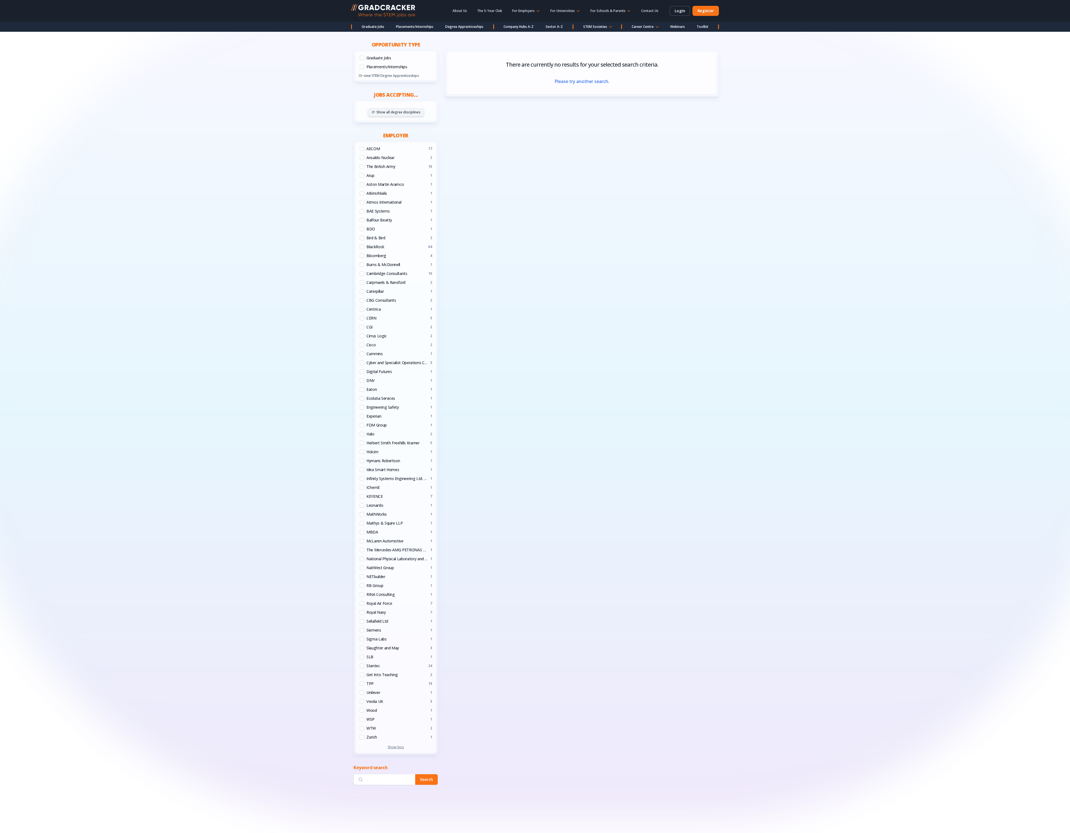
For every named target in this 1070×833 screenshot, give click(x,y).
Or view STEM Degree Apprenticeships (389, 75)
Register (705, 10)
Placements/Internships (414, 26)
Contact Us (649, 10)
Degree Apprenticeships (464, 26)
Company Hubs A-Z (519, 26)
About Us (460, 10)
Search (426, 779)
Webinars (677, 26)
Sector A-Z (554, 26)
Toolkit (702, 26)
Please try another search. (582, 81)
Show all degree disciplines (398, 112)
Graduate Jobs (373, 26)
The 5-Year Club (489, 10)
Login (680, 10)
